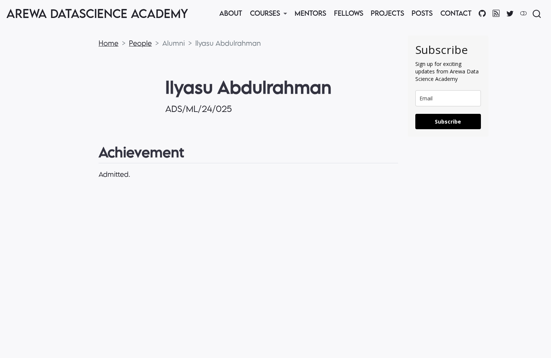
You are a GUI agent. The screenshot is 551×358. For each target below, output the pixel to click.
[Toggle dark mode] (523, 13)
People (140, 43)
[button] (268, 14)
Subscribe (448, 121)
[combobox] (537, 13)
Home (108, 43)
